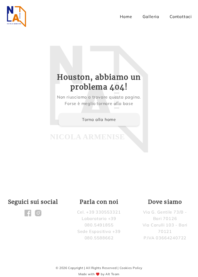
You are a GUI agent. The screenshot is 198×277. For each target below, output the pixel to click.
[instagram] (38, 213)
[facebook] (28, 213)
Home (126, 16)
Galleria (151, 16)
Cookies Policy (131, 268)
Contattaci (181, 16)
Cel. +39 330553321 (99, 212)
